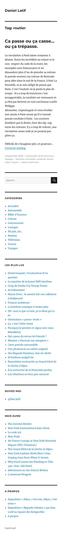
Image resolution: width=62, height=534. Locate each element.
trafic (7, 162)
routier (50, 159)
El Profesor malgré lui (20, 357)
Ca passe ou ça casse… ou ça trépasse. (29, 44)
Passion (12, 235)
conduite (41, 159)
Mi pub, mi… (15, 231)
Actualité (13, 206)
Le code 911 (14, 432)
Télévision (14, 239)
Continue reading (15, 148)
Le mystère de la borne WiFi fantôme (30, 281)
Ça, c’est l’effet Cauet (20, 323)
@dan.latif (14, 399)
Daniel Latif (15, 10)
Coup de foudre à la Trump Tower (27, 285)
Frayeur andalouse (19, 302)
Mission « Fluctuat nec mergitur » (28, 340)
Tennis (12, 244)
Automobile (31, 156)
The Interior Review (19, 423)
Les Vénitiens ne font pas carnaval (28, 374)
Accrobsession (16, 289)
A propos (13, 516)
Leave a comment (30, 162)
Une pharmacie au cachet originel (28, 348)
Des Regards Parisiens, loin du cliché (29, 353)
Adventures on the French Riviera (28, 470)
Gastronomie (15, 222)
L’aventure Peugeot (19, 474)
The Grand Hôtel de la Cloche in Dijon (30, 449)
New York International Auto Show (29, 428)
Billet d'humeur (46, 156)
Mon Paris (14, 436)
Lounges (13, 227)
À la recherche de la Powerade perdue (30, 369)
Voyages (9, 159)
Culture (12, 218)
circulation (30, 159)
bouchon (20, 159)
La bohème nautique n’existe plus (28, 306)
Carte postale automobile (23, 344)
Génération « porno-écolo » (25, 319)
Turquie (14, 162)
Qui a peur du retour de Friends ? (27, 336)
